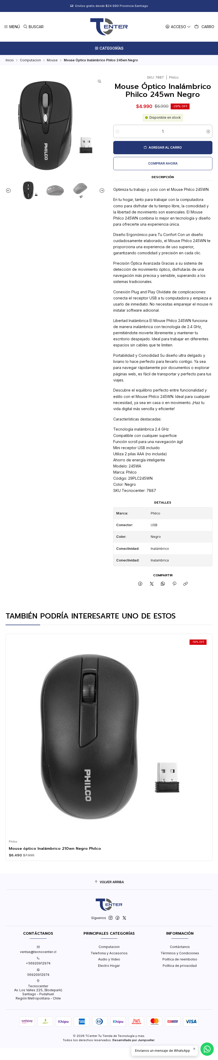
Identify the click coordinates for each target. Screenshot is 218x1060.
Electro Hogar (109, 966)
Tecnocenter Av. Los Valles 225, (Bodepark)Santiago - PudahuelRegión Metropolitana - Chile (38, 992)
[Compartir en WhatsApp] (163, 584)
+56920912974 (38, 963)
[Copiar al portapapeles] (185, 584)
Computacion (30, 60)
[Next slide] (101, 190)
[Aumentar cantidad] (208, 131)
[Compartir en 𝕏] (152, 584)
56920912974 (38, 975)
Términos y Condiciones (180, 953)
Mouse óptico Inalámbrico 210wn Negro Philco (55, 848)
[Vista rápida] (14, 735)
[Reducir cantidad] (117, 131)
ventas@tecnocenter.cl (38, 952)
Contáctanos (180, 947)
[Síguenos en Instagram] (110, 918)
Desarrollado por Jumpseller (133, 1040)
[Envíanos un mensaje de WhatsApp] (207, 1049)
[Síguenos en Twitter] (124, 918)
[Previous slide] (10, 190)
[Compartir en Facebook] (140, 584)
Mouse (52, 60)
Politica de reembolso (179, 959)
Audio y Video (109, 959)
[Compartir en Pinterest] (174, 584)
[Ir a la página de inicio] (109, 27)
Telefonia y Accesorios (109, 953)
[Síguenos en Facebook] (117, 918)
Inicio (10, 60)
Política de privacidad (180, 966)
